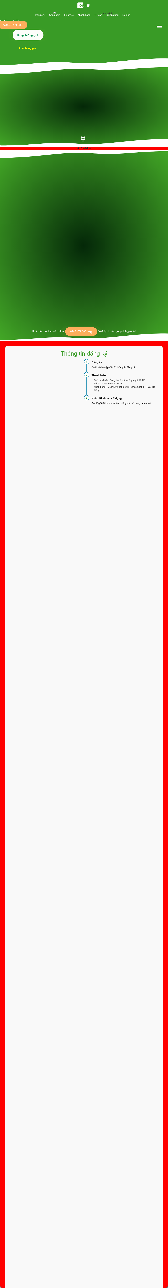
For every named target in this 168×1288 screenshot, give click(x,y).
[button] (159, 26)
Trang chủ (40, 15)
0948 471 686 (78, 331)
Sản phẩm (54, 15)
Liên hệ (126, 15)
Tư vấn (98, 15)
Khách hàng (84, 15)
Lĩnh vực (69, 15)
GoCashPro (84, 148)
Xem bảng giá (28, 48)
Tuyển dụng (112, 15)
